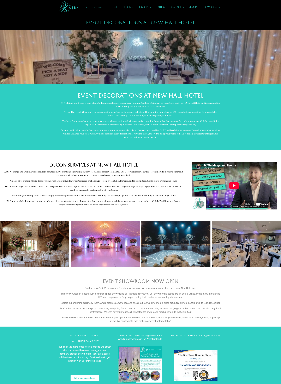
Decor (126, 7)
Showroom (209, 7)
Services (143, 7)
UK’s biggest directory (209, 335)
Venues (193, 7)
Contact (175, 7)
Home (114, 7)
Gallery (160, 7)
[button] (128, 7)
